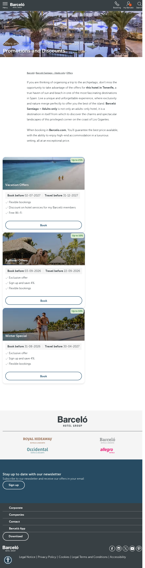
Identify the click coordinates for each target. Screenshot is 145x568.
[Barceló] (107, 440)
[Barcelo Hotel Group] (10, 548)
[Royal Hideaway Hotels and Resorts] (37, 440)
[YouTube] (132, 548)
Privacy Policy (47, 557)
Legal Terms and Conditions (90, 557)
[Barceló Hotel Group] (17, 5)
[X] (125, 548)
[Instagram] (119, 548)
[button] (5, 5)
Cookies (64, 557)
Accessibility (118, 557)
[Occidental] (37, 450)
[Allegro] (107, 450)
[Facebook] (112, 548)
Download (16, 536)
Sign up (14, 485)
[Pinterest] (139, 548)
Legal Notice (27, 557)
